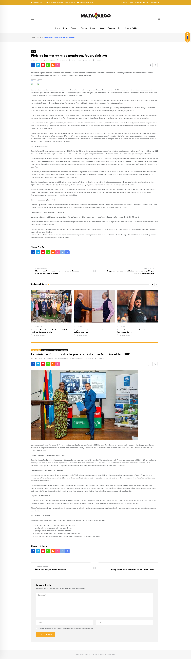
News (65, 28)
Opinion (84, 28)
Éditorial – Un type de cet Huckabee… (51, 570)
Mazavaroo (111, 655)
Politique (74, 28)
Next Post (148, 268)
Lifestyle (93, 28)
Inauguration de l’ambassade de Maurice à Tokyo (132, 570)
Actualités (35, 326)
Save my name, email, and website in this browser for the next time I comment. (65, 629)
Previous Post (42, 268)
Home (57, 28)
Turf (119, 28)
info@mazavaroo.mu (86, 2)
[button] (152, 284)
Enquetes (111, 28)
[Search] (159, 19)
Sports (102, 28)
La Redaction (37, 60)
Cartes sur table (130, 28)
